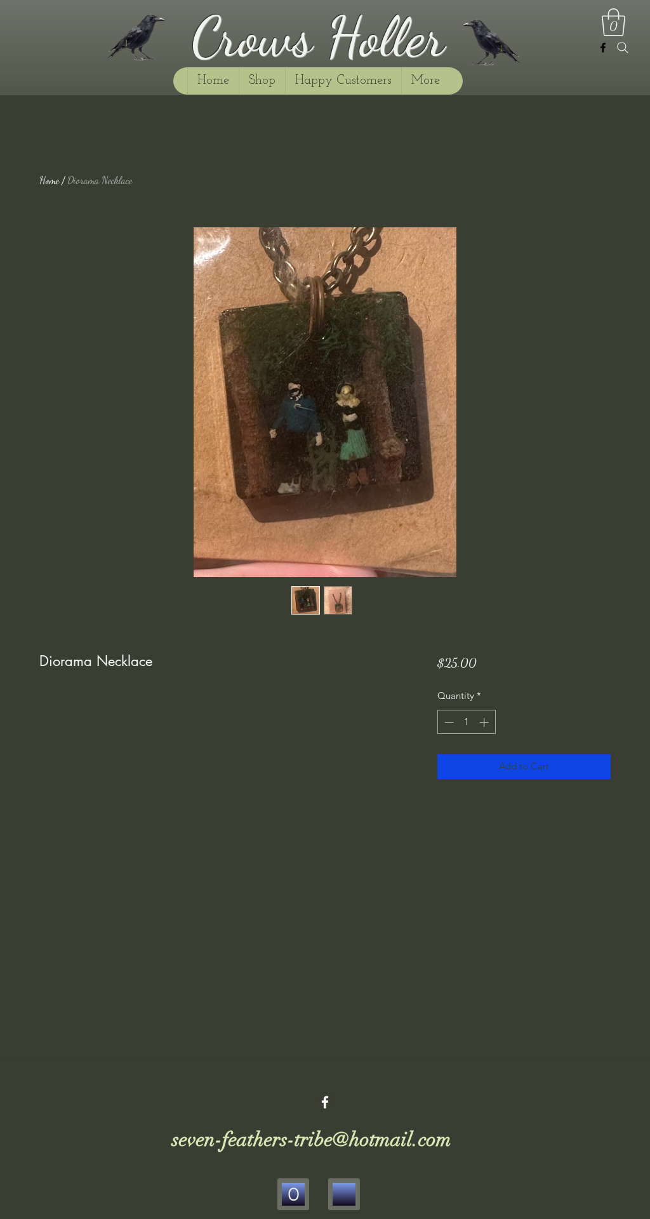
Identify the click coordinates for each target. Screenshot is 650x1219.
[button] (613, 22)
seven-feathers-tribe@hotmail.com (311, 1140)
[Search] (622, 47)
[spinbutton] (466, 722)
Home (49, 180)
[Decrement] (447, 722)
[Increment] (485, 722)
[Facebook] (603, 47)
